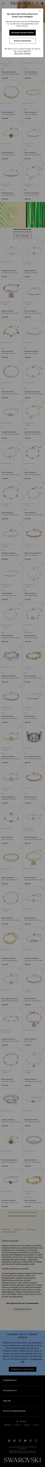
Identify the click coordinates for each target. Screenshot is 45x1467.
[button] (40, 11)
